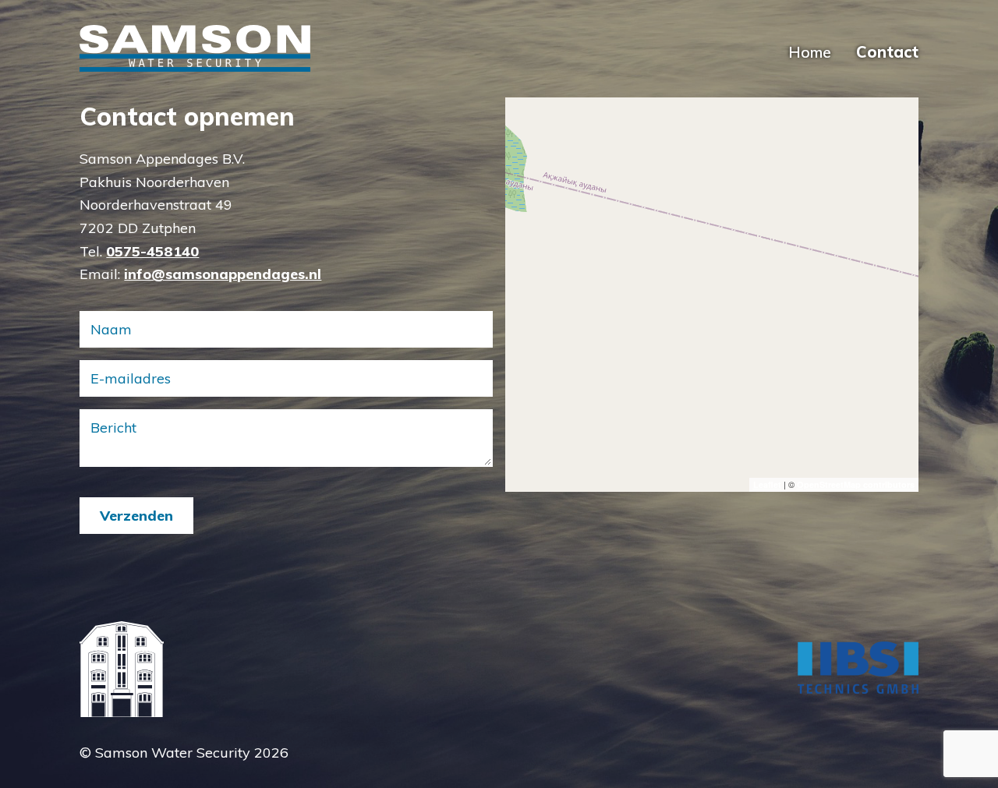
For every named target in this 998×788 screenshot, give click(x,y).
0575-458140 (152, 251)
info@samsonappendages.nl (222, 274)
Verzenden (136, 516)
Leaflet (767, 484)
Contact (887, 52)
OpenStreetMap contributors (856, 484)
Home (809, 52)
